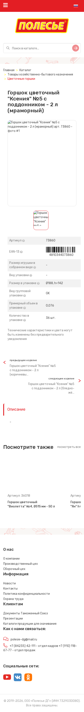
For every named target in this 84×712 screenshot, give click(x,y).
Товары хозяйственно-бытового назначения (40, 74)
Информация (15, 574)
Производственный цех (20, 564)
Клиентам (13, 604)
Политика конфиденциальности (26, 594)
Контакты (10, 588)
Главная (8, 70)
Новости (9, 583)
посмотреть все (69, 447)
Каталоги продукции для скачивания (29, 624)
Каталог (25, 70)
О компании (11, 558)
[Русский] (76, 6)
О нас (8, 549)
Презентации (13, 618)
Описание (16, 409)
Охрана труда (13, 599)
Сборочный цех (14, 569)
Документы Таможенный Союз (25, 613)
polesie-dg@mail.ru (24, 639)
